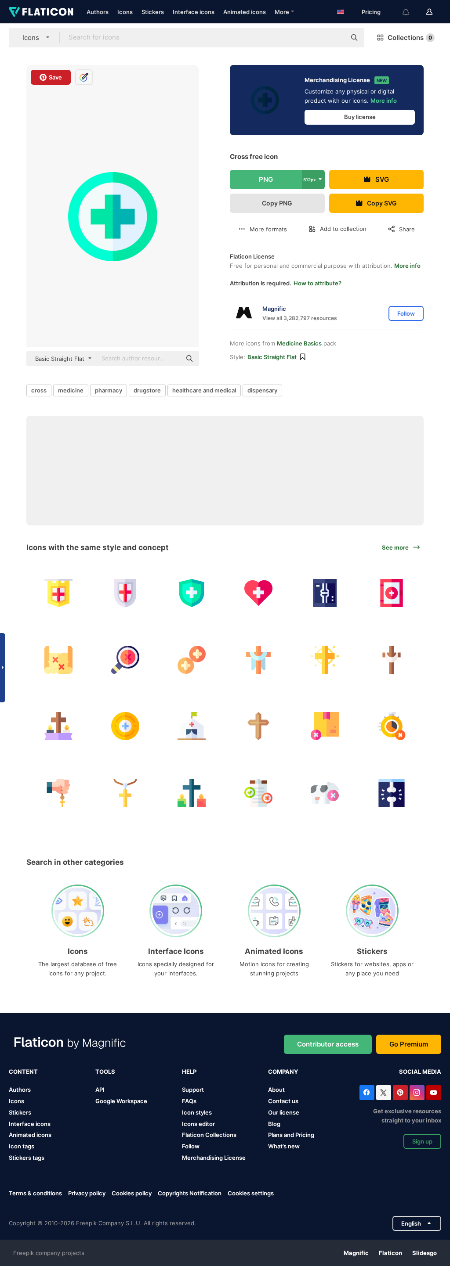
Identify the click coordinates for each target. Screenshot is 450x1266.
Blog (274, 1123)
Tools (105, 1071)
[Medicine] (258, 593)
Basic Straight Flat (272, 356)
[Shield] (125, 593)
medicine (70, 390)
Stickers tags (26, 1157)
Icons (125, 11)
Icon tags (21, 1146)
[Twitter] (383, 1092)
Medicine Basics (299, 343)
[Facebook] (366, 1092)
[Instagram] (417, 1092)
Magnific (356, 1252)
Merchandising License (214, 1157)
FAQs (189, 1100)
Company (283, 1071)
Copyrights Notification (189, 1193)
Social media (420, 1071)
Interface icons (193, 11)
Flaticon (390, 1252)
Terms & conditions (35, 1193)
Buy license (360, 116)
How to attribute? (317, 283)
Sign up (422, 1141)
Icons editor (198, 1123)
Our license (283, 1112)
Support (193, 1089)
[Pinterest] (400, 1092)
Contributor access (328, 1044)
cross (39, 390)
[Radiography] (325, 593)
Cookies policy (132, 1193)
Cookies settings (251, 1193)
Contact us (283, 1100)
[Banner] (59, 593)
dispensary (262, 390)
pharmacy (108, 390)
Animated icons (244, 11)
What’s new (284, 1146)
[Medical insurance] (192, 593)
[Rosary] (59, 792)
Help (189, 1071)
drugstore (147, 390)
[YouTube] (433, 1092)
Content (23, 1071)
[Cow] (325, 792)
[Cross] (125, 659)
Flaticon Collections (209, 1134)
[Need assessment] (258, 792)
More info (383, 100)
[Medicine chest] (392, 593)
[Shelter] (192, 726)
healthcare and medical (204, 390)
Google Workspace (121, 1100)
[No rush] (392, 726)
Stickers (153, 11)
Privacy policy (86, 1193)
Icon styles (197, 1112)
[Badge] (125, 726)
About (276, 1089)
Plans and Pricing (291, 1134)
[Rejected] (325, 726)
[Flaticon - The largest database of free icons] (41, 12)
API (100, 1089)
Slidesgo (424, 1252)
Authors (98, 11)
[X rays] (392, 792)
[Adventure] (59, 659)
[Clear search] (335, 37)
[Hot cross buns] (192, 659)
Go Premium (408, 1044)
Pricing (371, 11)
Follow (191, 1146)
